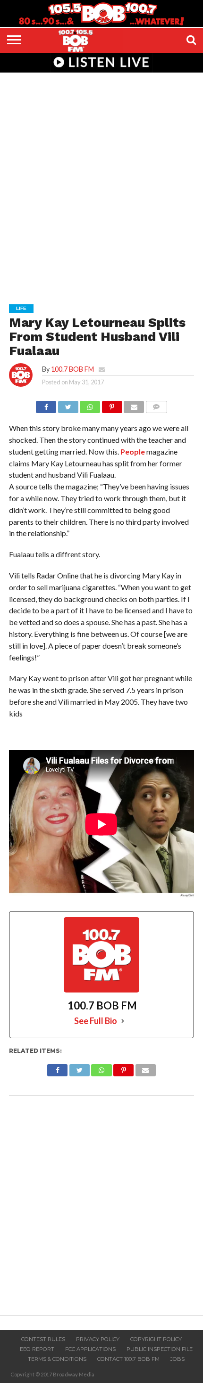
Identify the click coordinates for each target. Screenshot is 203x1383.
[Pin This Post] (112, 404)
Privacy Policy (97, 1339)
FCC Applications (90, 1349)
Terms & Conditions (57, 1359)
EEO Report (37, 1349)
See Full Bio (95, 1021)
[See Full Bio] (122, 1020)
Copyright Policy (156, 1339)
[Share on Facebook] (46, 404)
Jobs (177, 1359)
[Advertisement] (101, 182)
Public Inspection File (160, 1349)
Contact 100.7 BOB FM (128, 1359)
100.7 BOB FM (72, 369)
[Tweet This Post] (68, 404)
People (132, 451)
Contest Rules (43, 1339)
